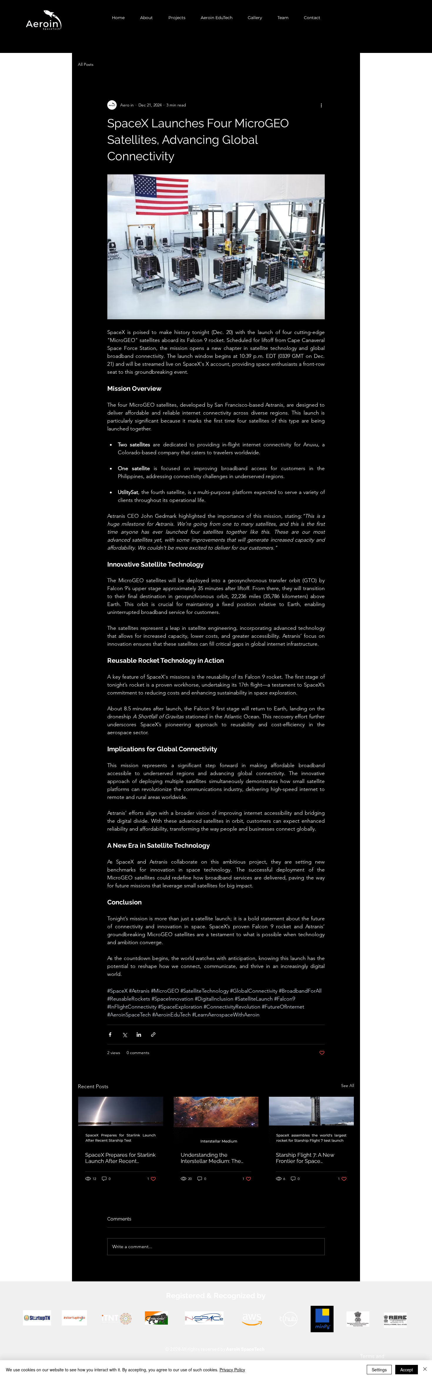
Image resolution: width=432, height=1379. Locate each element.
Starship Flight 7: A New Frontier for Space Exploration (305, 1158)
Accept (406, 1370)
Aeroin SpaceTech (245, 1349)
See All (347, 1085)
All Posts (85, 64)
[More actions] (321, 104)
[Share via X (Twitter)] (124, 1034)
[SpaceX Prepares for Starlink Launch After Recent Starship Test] (120, 1120)
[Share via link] (153, 1034)
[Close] (424, 1369)
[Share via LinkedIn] (139, 1034)
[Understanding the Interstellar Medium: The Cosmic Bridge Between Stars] (216, 1120)
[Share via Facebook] (110, 1034)
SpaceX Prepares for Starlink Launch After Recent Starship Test (120, 1158)
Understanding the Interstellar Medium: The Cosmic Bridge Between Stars (211, 1158)
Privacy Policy (232, 1370)
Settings (379, 1370)
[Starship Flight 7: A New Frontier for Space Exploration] (311, 1120)
